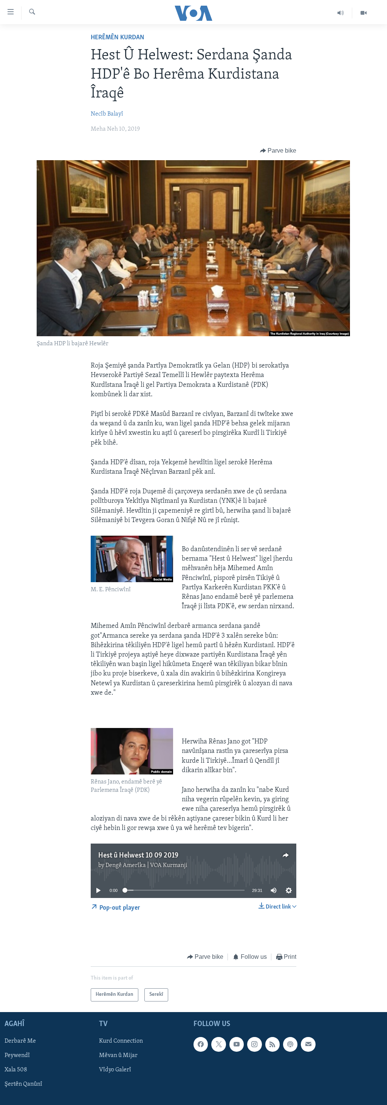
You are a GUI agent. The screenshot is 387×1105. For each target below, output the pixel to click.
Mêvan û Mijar (118, 1055)
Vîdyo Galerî (115, 1070)
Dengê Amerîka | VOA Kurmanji (146, 865)
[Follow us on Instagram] (254, 1044)
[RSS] (272, 1044)
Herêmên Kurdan (117, 37)
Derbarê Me (20, 1041)
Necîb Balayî (107, 114)
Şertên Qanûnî (23, 1084)
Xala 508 (16, 1070)
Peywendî (17, 1055)
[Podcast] (290, 1044)
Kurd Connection (121, 1041)
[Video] (363, 13)
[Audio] (340, 13)
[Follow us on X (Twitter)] (218, 1044)
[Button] (278, 151)
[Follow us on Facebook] (201, 1044)
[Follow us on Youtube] (236, 1044)
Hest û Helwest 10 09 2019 (138, 855)
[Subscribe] (308, 1044)
